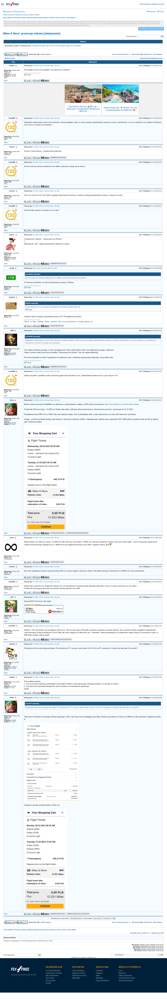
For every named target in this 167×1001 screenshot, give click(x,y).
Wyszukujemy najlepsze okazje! (152, 4)
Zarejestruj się (20, 11)
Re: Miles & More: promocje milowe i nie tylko (46, 65)
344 (150, 54)
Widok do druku (10, 58)
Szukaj (161, 11)
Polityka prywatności (125, 975)
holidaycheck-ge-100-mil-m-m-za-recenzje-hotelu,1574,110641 (56, 46)
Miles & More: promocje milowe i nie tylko (45, 268)
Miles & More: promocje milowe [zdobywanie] (31, 33)
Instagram (99, 973)
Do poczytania (50, 980)
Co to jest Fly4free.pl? (53, 971)
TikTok (98, 975)
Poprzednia (124, 54)
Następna (159, 54)
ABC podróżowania (52, 975)
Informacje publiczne (126, 980)
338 (133, 54)
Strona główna (7, 17)
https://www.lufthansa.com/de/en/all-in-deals (122, 404)
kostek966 (53, 157)
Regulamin (152, 11)
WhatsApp (99, 978)
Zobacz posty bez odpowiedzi (13, 15)
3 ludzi (52, 326)
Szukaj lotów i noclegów (54, 973)
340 (139, 54)
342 (144, 54)
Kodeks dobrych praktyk (127, 978)
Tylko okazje (50, 978)
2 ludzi (52, 292)
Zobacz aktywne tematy (31, 15)
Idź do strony (116, 54)
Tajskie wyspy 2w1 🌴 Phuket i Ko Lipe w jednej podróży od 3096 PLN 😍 (120, 109)
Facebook (99, 971)
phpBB (73, 957)
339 (136, 54)
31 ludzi (53, 533)
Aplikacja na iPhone (78, 973)
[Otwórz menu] (2, 4)
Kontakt (48, 983)
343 (147, 54)
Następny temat (157, 58)
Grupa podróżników (102, 980)
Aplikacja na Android (79, 975)
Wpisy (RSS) (76, 978)
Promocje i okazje (19, 17)
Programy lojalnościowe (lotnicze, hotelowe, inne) (43, 17)
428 (154, 54)
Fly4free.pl (12, 4)
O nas (120, 971)
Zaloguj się (8, 11)
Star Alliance (72, 17)
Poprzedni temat (145, 58)
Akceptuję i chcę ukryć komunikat (152, 29)
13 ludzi (69, 533)
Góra (5, 80)
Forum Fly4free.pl (78, 971)
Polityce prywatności (95, 23)
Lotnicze (63, 17)
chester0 (53, 914)
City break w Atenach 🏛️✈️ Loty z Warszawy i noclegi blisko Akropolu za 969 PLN (83, 108)
